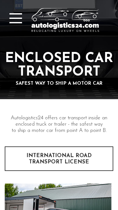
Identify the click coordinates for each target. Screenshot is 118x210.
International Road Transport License (59, 159)
